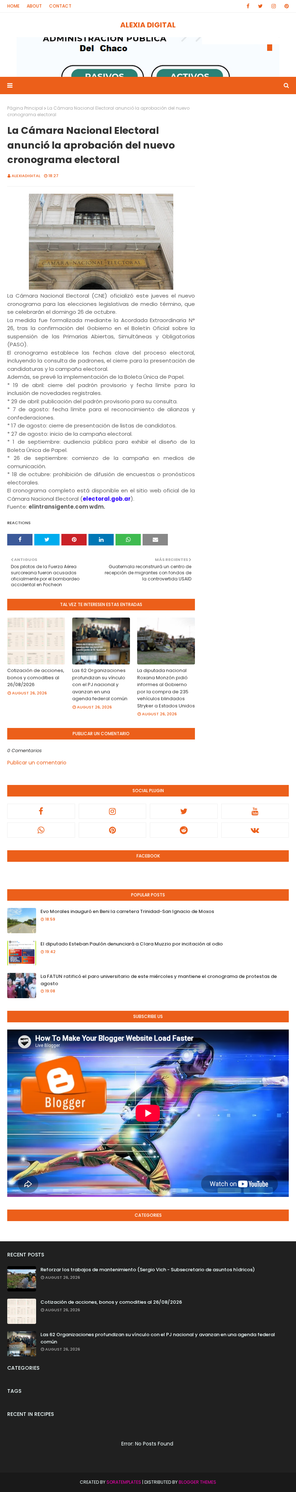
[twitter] (260, 6)
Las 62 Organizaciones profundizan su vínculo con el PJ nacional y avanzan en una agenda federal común (99, 684)
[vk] (255, 830)
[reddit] (184, 830)
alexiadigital (26, 176)
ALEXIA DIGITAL (148, 25)
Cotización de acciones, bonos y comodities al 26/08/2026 (35, 677)
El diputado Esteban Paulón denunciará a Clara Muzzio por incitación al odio (131, 943)
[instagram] (273, 6)
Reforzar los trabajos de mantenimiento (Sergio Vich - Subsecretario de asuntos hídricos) (147, 1269)
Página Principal (25, 108)
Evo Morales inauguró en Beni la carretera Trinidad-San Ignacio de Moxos (127, 911)
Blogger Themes (197, 1482)
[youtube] (255, 811)
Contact (60, 6)
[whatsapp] (41, 830)
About (34, 6)
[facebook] (248, 6)
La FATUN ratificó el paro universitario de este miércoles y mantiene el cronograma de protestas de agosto (158, 980)
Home (13, 6)
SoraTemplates (123, 1482)
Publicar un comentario (36, 762)
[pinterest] (285, 6)
